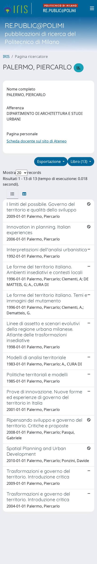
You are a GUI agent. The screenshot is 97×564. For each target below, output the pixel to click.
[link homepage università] (60, 8)
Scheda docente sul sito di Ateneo (37, 141)
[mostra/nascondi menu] (92, 8)
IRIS (6, 56)
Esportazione (49, 161)
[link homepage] (17, 8)
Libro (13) (79, 161)
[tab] (12, 194)
